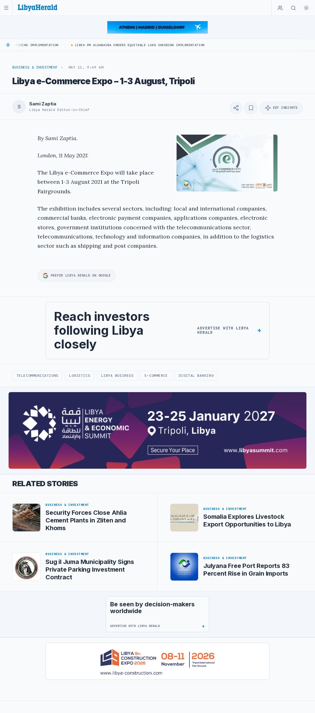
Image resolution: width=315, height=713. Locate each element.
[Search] (293, 8)
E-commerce (156, 375)
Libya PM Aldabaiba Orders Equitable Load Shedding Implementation (133, 45)
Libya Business (117, 375)
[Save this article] (250, 108)
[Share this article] (236, 108)
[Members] (280, 8)
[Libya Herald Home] (37, 8)
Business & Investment (35, 67)
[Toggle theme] (306, 8)
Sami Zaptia (42, 104)
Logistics (79, 375)
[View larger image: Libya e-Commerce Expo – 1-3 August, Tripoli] (227, 163)
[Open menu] (6, 8)
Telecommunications (37, 375)
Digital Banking (196, 375)
